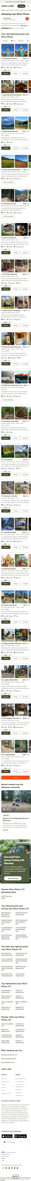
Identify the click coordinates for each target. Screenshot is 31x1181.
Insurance (18, 1089)
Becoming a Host (20, 1078)
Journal (3, 1084)
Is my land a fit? (20, 1081)
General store (5, 1081)
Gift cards (4, 1078)
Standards (18, 1092)
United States (9, 10)
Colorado (16, 10)
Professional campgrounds (19, 1085)
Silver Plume (23, 10)
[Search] (27, 18)
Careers (3, 1087)
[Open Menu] (28, 6)
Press (2, 1090)
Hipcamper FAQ (5, 1093)
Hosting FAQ (19, 1095)
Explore (3, 10)
